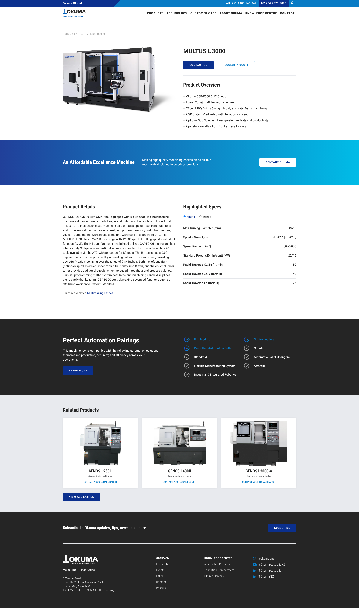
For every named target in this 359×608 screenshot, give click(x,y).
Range (67, 34)
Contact (161, 582)
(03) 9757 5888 (81, 586)
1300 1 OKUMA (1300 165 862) (94, 590)
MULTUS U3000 (96, 34)
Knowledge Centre (218, 558)
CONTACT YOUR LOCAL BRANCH (100, 482)
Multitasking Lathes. (100, 293)
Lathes (79, 34)
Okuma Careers (214, 576)
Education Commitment (219, 570)
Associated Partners (217, 564)
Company (163, 558)
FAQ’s (159, 576)
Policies (161, 588)
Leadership (163, 564)
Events (160, 570)
